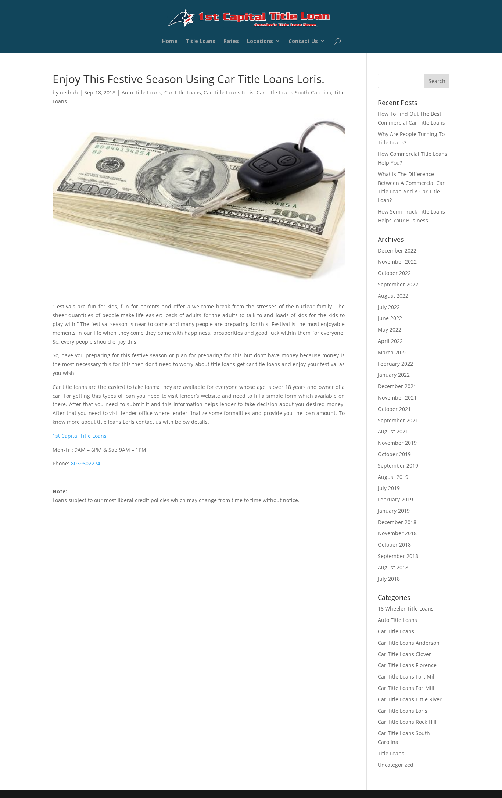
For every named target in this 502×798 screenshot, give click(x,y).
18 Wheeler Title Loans (406, 608)
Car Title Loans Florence (407, 665)
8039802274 (85, 463)
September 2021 (398, 420)
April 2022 (390, 340)
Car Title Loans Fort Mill (407, 676)
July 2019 (389, 487)
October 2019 (394, 454)
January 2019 (394, 510)
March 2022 (392, 352)
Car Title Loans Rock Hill (407, 721)
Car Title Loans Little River (410, 699)
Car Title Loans (182, 92)
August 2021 (393, 431)
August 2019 (393, 476)
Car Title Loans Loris (229, 92)
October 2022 (394, 272)
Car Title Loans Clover (404, 654)
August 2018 (393, 567)
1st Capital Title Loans (80, 435)
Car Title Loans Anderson (409, 642)
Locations (260, 42)
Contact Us (303, 42)
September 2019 (398, 465)
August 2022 (393, 295)
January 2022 (394, 374)
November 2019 (397, 442)
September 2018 (398, 555)
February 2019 (395, 499)
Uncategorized (395, 764)
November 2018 (397, 533)
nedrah (69, 92)
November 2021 (397, 397)
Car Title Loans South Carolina (294, 92)
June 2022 (390, 318)
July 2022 (389, 307)
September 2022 (398, 284)
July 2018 (389, 578)
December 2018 (397, 522)
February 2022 (395, 363)
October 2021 (394, 408)
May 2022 (389, 329)
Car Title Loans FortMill (406, 687)
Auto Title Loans (141, 92)
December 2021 (397, 386)
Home (170, 42)
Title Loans (200, 42)
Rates (231, 42)
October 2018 (394, 544)
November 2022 (397, 261)
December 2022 (397, 250)
